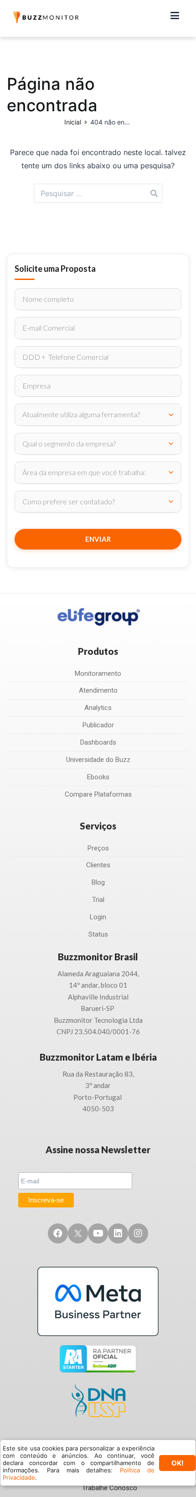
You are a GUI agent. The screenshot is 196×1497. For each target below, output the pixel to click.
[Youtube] (98, 1233)
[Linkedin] (118, 1233)
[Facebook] (58, 1233)
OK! (177, 1463)
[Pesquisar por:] (98, 193)
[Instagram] (138, 1233)
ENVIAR (98, 539)
